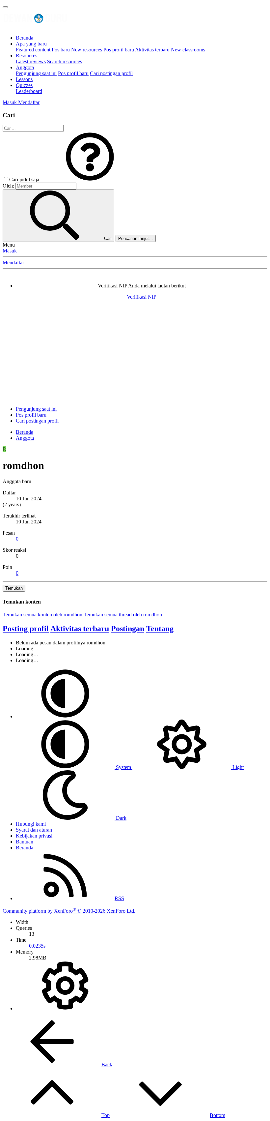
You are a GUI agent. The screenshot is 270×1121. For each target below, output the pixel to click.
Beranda (24, 38)
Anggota (25, 67)
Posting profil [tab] (26, 628)
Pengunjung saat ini (36, 73)
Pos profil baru (118, 49)
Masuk (10, 250)
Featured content (33, 49)
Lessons (24, 79)
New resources (86, 49)
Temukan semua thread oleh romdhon (123, 614)
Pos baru (61, 49)
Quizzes (24, 85)
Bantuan (24, 841)
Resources (26, 55)
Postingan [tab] (127, 628)
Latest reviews (31, 61)
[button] (89, 179)
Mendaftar (13, 262)
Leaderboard (29, 91)
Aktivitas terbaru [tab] (79, 628)
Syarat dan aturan (34, 830)
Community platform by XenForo (69, 911)
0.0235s (37, 946)
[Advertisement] (135, 355)
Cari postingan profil (111, 73)
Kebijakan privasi (34, 836)
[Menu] (5, 7)
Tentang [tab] (160, 628)
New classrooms (188, 49)
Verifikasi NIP (141, 297)
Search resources (64, 61)
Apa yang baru (31, 43)
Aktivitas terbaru (152, 49)
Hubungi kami (31, 824)
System (123, 767)
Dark (120, 818)
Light (237, 767)
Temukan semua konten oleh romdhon (42, 614)
